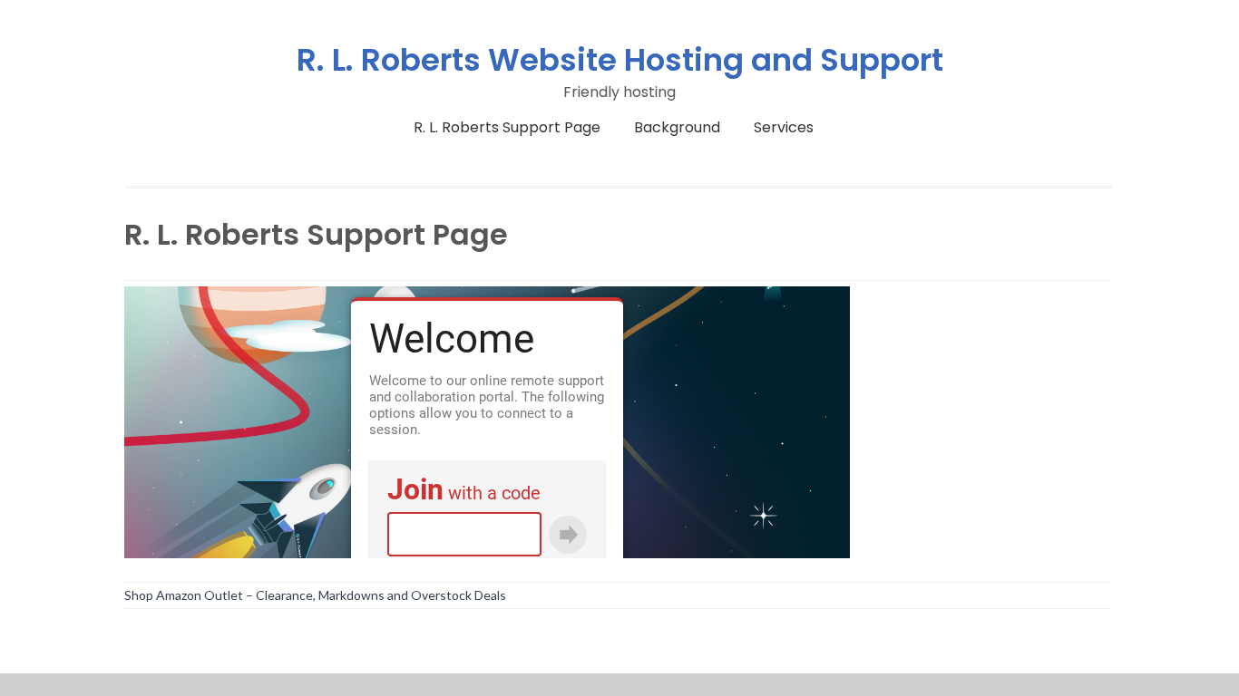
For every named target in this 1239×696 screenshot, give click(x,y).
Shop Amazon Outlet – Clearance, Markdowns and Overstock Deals (315, 595)
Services (784, 127)
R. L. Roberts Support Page (507, 127)
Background (677, 127)
